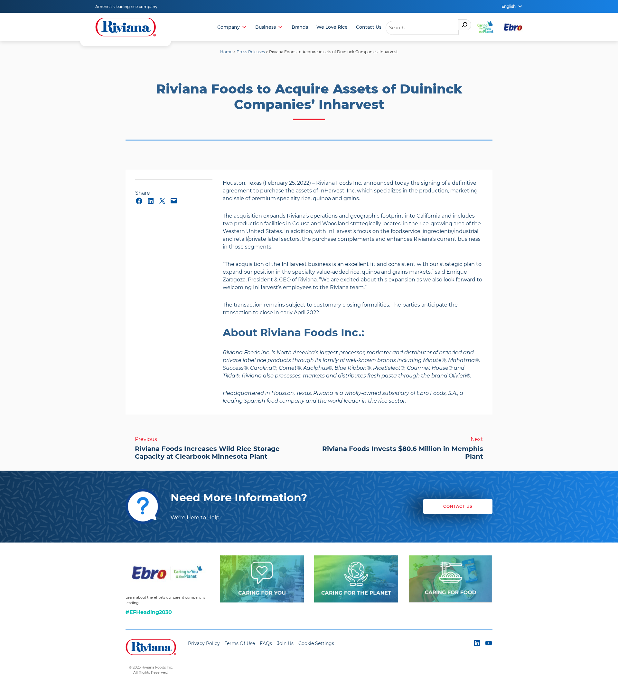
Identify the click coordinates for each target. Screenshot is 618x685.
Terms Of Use (240, 643)
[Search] (464, 24)
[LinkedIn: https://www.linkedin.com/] (150, 201)
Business (265, 27)
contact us (458, 506)
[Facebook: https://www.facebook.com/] (139, 201)
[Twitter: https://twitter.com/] (162, 201)
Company (228, 27)
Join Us (285, 643)
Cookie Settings (316, 643)
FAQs (266, 643)
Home (226, 51)
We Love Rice (332, 27)
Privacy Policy (204, 643)
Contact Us (368, 27)
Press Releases (251, 51)
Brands (300, 27)
